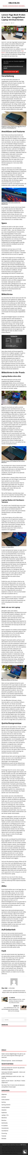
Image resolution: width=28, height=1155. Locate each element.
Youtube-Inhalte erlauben (9, 71)
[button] (26, 10)
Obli (13, 23)
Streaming (4, 1133)
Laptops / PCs (5, 1115)
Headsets (4, 1110)
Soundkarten (5, 1130)
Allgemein (4, 1094)
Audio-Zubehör (5, 1099)
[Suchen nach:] (14, 1019)
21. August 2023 (6, 23)
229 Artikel (12, 988)
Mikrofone (4, 1117)
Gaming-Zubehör (6, 1104)
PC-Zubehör (5, 1125)
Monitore (4, 1120)
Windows (4, 1138)
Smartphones (5, 1128)
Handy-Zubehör (6, 1107)
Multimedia (5, 1123)
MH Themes (23, 1144)
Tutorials (4, 1136)
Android (4, 1097)
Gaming (4, 1102)
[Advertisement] (13, 1037)
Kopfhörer (4, 1112)
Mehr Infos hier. (13, 1153)
